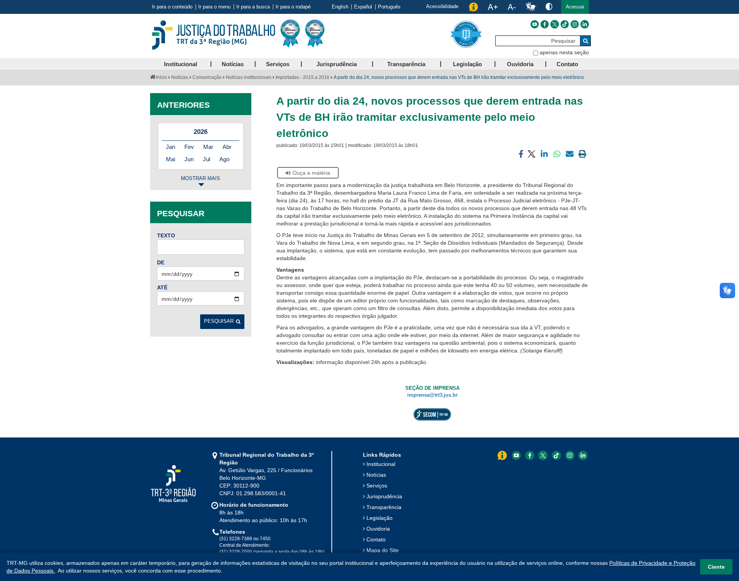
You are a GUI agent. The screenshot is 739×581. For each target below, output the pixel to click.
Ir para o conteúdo (172, 7)
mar (208, 147)
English (340, 7)
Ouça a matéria (311, 173)
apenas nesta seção (564, 52)
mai (170, 159)
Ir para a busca (253, 7)
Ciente (716, 567)
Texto (166, 235)
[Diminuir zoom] (511, 7)
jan (170, 147)
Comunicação (207, 77)
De (160, 262)
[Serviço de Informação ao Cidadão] (473, 7)
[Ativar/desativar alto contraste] (548, 6)
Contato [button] (567, 64)
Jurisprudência (384, 496)
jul (206, 159)
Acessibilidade (442, 6)
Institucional (380, 464)
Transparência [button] (406, 64)
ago (224, 159)
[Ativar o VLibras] (530, 7)
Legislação (379, 518)
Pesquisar (219, 321)
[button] (575, 7)
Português (389, 7)
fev (189, 147)
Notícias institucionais (248, 77)
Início (161, 77)
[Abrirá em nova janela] (534, 24)
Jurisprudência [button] (336, 64)
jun (189, 159)
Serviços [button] (277, 64)
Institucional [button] (180, 64)
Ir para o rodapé (293, 7)
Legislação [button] (467, 64)
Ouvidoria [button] (520, 64)
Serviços (376, 485)
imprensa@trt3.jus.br (432, 395)
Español (363, 7)
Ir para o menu (214, 7)
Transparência (383, 507)
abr (226, 147)
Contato (376, 539)
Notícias (179, 77)
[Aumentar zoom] (492, 7)
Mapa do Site (382, 550)
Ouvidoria (378, 529)
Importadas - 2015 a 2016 (302, 77)
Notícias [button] (233, 64)
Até (162, 287)
